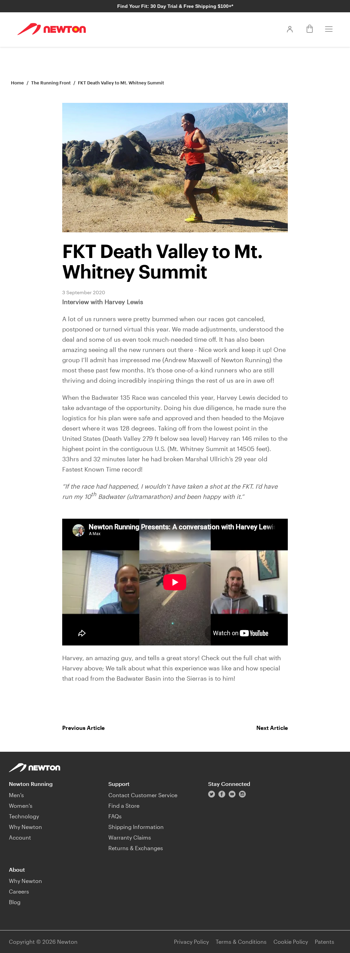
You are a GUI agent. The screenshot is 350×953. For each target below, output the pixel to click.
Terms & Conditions (241, 941)
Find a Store (123, 805)
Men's (16, 795)
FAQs (115, 816)
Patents (324, 941)
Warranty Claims (129, 837)
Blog (15, 902)
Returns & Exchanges (135, 848)
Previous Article (83, 727)
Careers (19, 891)
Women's (20, 805)
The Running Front (51, 82)
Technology (24, 816)
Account (20, 837)
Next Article (272, 727)
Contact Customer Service (142, 795)
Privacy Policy (191, 941)
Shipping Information (136, 826)
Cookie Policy (290, 941)
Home (17, 82)
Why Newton (25, 826)
